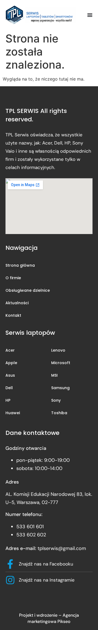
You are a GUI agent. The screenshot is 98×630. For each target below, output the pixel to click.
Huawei (12, 413)
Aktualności (17, 303)
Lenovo (58, 350)
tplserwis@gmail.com (62, 548)
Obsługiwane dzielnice (27, 290)
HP (7, 400)
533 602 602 (31, 534)
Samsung (60, 388)
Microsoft (60, 362)
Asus (10, 375)
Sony (56, 400)
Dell (9, 388)
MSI (54, 375)
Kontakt (13, 315)
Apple (11, 362)
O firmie (13, 278)
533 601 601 (30, 526)
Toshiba (59, 413)
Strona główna (20, 265)
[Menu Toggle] (90, 15)
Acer (10, 350)
